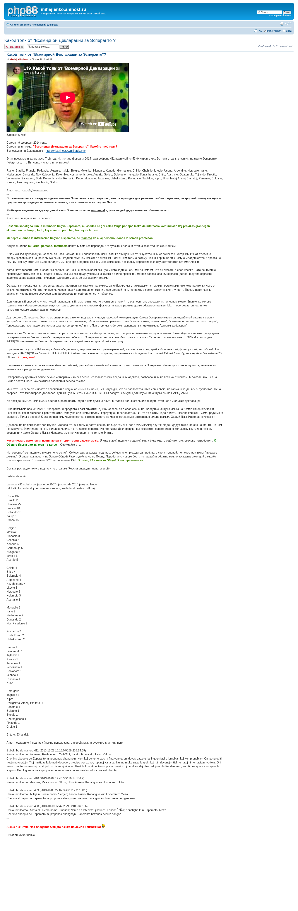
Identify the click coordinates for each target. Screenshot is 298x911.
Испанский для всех (45, 24)
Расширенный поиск (280, 15)
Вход (288, 30)
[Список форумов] (23, 11)
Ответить (9, 45)
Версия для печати (281, 24)
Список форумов (20, 24)
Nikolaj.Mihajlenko (19, 59)
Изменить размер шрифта (288, 24)
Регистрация (274, 30)
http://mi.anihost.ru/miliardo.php (66, 150)
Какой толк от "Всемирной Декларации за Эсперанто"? (60, 40)
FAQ (260, 30)
